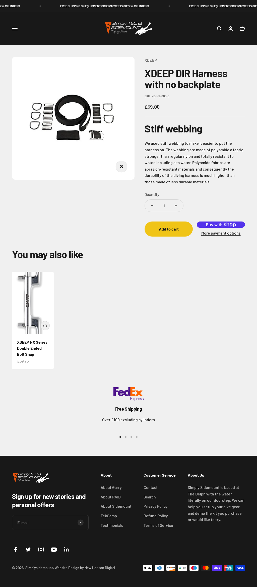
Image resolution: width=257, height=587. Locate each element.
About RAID (111, 496)
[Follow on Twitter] (28, 549)
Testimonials (112, 525)
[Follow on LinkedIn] (66, 549)
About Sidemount (116, 506)
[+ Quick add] (45, 325)
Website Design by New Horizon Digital (85, 568)
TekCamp (109, 515)
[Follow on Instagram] (41, 549)
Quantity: (153, 194)
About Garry (111, 487)
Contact (151, 487)
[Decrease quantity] (152, 206)
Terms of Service (158, 525)
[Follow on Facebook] (15, 549)
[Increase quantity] (176, 206)
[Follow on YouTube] (53, 549)
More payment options (221, 233)
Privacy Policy (156, 506)
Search (150, 496)
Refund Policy (156, 515)
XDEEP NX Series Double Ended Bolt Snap (32, 348)
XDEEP (151, 60)
